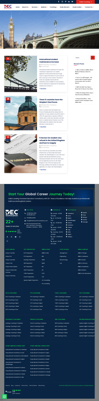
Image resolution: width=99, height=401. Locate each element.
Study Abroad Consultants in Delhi (39, 349)
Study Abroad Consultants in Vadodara (16, 349)
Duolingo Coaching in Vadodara (14, 323)
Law (61, 263)
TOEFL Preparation (28, 273)
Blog (12, 385)
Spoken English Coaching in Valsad (88, 332)
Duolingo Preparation (29, 260)
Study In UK (9, 256)
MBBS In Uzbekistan (83, 256)
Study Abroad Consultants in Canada (40, 372)
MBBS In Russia (82, 260)
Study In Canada (10, 253)
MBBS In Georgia (82, 253)
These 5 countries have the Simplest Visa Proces (51, 100)
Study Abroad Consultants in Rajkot (15, 359)
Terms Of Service (33, 385)
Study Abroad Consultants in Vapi (15, 377)
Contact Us (17, 385)
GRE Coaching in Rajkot (61, 329)
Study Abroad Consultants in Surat (15, 352)
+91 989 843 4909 (31, 213)
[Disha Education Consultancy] (8, 7)
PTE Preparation (28, 256)
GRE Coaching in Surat (61, 326)
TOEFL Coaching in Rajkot (61, 303)
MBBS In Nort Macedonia (84, 273)
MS (42, 270)
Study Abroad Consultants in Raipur (39, 365)
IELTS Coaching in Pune (12, 309)
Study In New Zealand (11, 266)
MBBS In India (45, 253)
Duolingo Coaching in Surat (13, 326)
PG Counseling (46, 283)
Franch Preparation (29, 277)
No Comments (45, 66)
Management (63, 253)
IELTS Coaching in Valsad (12, 306)
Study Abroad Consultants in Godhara (16, 371)
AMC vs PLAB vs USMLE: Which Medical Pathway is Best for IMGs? (84, 71)
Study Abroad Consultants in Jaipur (39, 352)
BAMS (43, 263)
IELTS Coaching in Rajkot (12, 303)
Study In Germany (10, 275)
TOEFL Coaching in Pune (61, 309)
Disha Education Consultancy (48, 64)
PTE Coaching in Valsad (36, 306)
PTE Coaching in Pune (36, 309)
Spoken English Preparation (31, 280)
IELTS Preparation (28, 253)
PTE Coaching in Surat (36, 300)
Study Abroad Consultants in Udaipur (40, 356)
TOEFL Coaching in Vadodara (62, 296)
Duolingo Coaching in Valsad (13, 332)
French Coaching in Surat (37, 326)
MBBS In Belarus (82, 270)
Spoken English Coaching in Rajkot (88, 329)
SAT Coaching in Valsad (85, 306)
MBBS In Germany (82, 263)
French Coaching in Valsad (37, 332)
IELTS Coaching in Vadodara (13, 296)
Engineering (63, 256)
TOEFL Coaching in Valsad (62, 306)
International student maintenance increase (49, 60)
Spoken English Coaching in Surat (88, 326)
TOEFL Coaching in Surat (61, 300)
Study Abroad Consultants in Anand (39, 368)
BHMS (43, 260)
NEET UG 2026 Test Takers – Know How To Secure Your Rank (84, 88)
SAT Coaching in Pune (85, 309)
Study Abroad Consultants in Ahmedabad (17, 356)
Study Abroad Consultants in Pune (39, 362)
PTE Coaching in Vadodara (37, 296)
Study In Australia (10, 260)
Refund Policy (41, 385)
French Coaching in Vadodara (38, 323)
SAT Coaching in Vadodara (86, 296)
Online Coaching (84, 2)
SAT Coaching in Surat (85, 300)
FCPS (43, 273)
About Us (8, 385)
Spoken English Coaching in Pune (88, 336)
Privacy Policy (25, 385)
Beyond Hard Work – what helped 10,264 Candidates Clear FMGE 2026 (84, 100)
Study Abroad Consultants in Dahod (15, 367)
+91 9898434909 (31, 218)
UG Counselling (46, 280)
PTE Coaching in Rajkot (36, 303)
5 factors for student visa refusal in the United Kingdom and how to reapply (52, 140)
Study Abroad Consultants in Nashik (39, 359)
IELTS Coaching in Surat (12, 300)
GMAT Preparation (28, 270)
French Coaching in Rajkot (37, 329)
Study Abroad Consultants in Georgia (40, 375)
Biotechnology (64, 260)
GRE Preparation (28, 263)
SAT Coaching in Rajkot (85, 303)
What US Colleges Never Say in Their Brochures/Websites (84, 93)
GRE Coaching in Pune (61, 336)
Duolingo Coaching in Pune (13, 336)
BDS (43, 256)
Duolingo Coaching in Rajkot (13, 329)
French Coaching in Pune (37, 336)
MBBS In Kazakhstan (83, 266)
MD (43, 266)
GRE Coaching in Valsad (61, 332)
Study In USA (9, 263)
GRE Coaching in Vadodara (62, 323)
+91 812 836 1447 (31, 215)
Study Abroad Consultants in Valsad (15, 374)
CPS (43, 277)
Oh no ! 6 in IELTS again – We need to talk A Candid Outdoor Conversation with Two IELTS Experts (83, 80)
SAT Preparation (28, 266)
